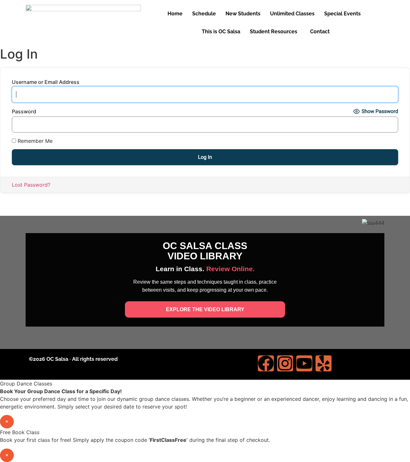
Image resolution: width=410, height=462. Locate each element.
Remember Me (34, 140)
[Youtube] (304, 363)
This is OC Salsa (221, 31)
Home (175, 14)
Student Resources (273, 31)
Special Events (342, 14)
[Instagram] (285, 363)
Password (24, 111)
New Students (243, 14)
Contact (320, 31)
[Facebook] (266, 363)
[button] (344, 14)
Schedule (204, 14)
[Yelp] (324, 363)
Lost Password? (31, 185)
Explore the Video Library (205, 309)
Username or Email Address (45, 82)
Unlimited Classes (292, 14)
